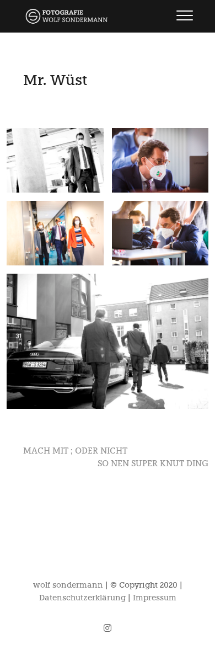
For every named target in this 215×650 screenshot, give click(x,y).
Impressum (154, 598)
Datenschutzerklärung (82, 598)
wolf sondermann (68, 585)
